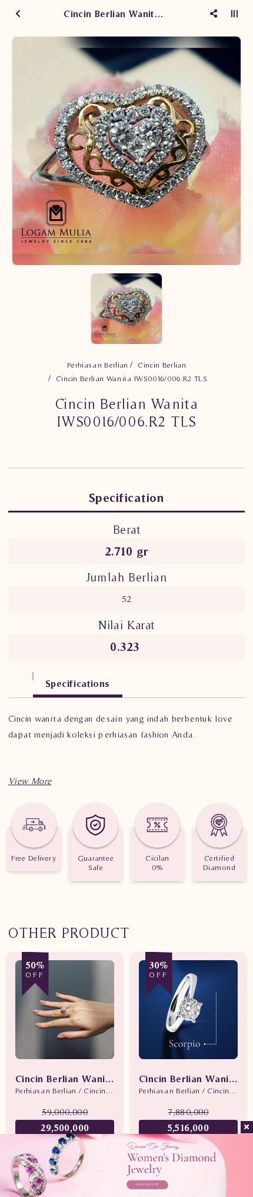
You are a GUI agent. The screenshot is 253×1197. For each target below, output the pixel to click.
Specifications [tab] (77, 683)
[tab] (20, 677)
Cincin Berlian (162, 365)
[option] (126, 151)
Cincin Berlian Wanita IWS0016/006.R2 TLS (131, 378)
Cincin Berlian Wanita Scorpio (188, 1078)
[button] (29, 781)
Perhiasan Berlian (97, 365)
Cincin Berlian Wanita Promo (64, 1078)
